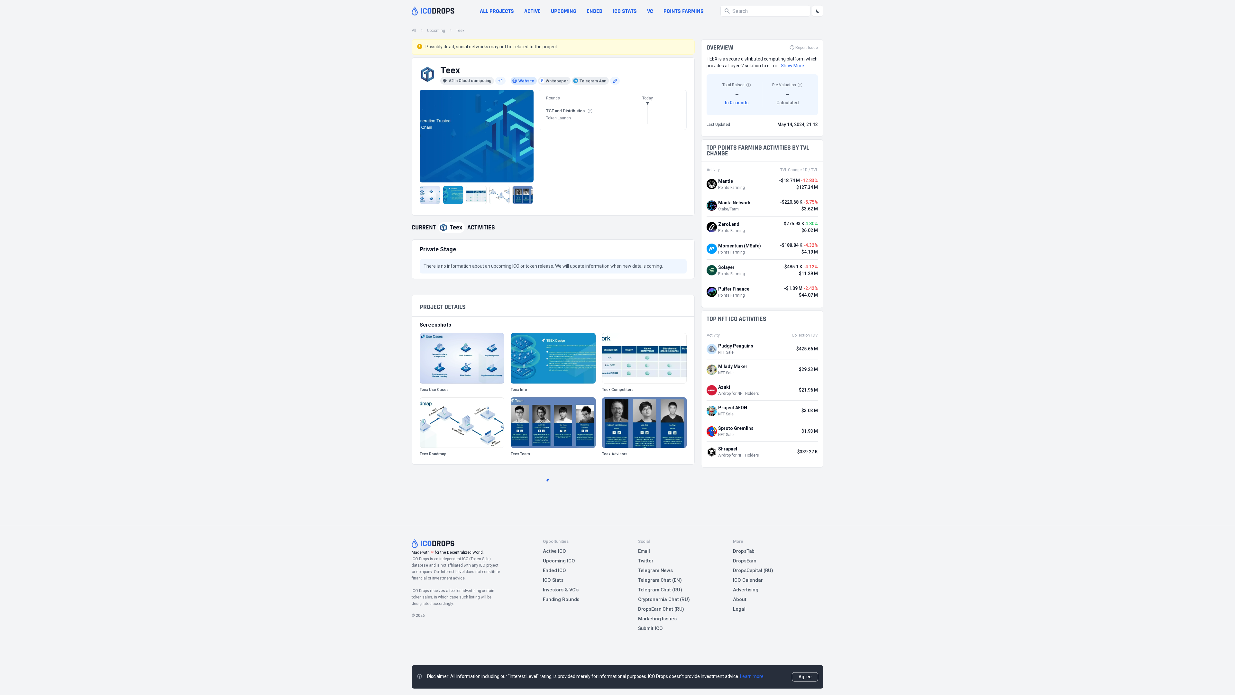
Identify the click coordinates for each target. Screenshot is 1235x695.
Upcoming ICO (559, 561)
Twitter (646, 561)
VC (650, 11)
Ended (594, 11)
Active (532, 11)
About (739, 599)
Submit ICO (650, 628)
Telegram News (655, 570)
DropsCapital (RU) (753, 570)
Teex (460, 30)
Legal (739, 609)
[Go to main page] (433, 10)
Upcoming (563, 11)
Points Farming (683, 11)
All (414, 30)
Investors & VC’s (561, 590)
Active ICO (554, 551)
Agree (805, 676)
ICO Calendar (748, 580)
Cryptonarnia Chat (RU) (664, 599)
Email (644, 551)
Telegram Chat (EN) (660, 580)
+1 (500, 80)
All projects (497, 11)
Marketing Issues (657, 619)
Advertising (745, 590)
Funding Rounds (561, 599)
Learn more (752, 676)
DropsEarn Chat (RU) (661, 609)
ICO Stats (553, 580)
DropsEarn (744, 561)
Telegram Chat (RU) (660, 590)
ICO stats (625, 11)
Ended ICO (554, 570)
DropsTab (744, 551)
